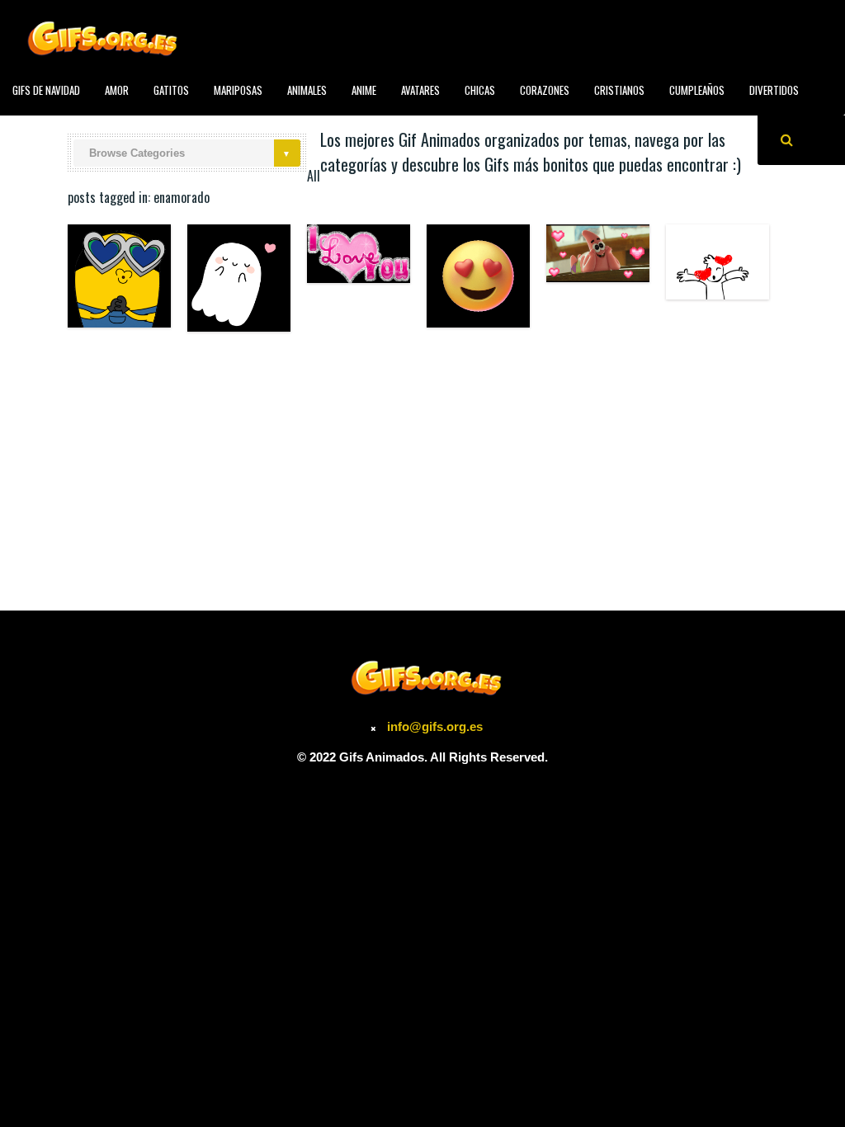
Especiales (35, 127)
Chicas (480, 90)
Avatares (420, 90)
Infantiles (224, 127)
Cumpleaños (697, 90)
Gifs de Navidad (46, 90)
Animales (307, 90)
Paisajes (356, 127)
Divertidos (774, 90)
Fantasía (103, 127)
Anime (364, 90)
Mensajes (292, 127)
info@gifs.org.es (435, 726)
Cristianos (619, 90)
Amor (117, 90)
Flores (162, 127)
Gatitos (171, 90)
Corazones (544, 90)
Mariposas (238, 90)
